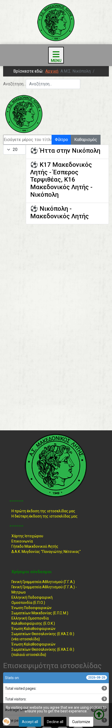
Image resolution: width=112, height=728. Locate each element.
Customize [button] (81, 722)
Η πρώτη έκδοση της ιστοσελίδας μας (43, 511)
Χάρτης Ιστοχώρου (27, 536)
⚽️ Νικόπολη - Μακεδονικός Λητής (59, 212)
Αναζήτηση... (14, 83)
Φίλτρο (61, 139)
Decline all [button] (55, 722)
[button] (6, 721)
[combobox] (53, 84)
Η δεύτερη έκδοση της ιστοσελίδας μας (44, 516)
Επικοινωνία (22, 541)
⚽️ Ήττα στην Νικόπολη (65, 150)
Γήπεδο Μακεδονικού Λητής (34, 546)
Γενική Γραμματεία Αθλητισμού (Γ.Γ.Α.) (43, 582)
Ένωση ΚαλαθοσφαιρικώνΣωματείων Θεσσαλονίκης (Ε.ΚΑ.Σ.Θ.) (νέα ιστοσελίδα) (42, 634)
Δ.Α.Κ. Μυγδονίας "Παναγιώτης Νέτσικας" (46, 552)
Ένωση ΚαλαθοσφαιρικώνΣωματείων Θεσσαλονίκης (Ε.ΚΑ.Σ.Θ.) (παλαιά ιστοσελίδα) (42, 649)
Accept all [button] (30, 722)
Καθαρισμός (85, 139)
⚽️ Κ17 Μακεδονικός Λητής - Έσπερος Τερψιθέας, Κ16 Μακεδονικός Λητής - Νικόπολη (61, 179)
